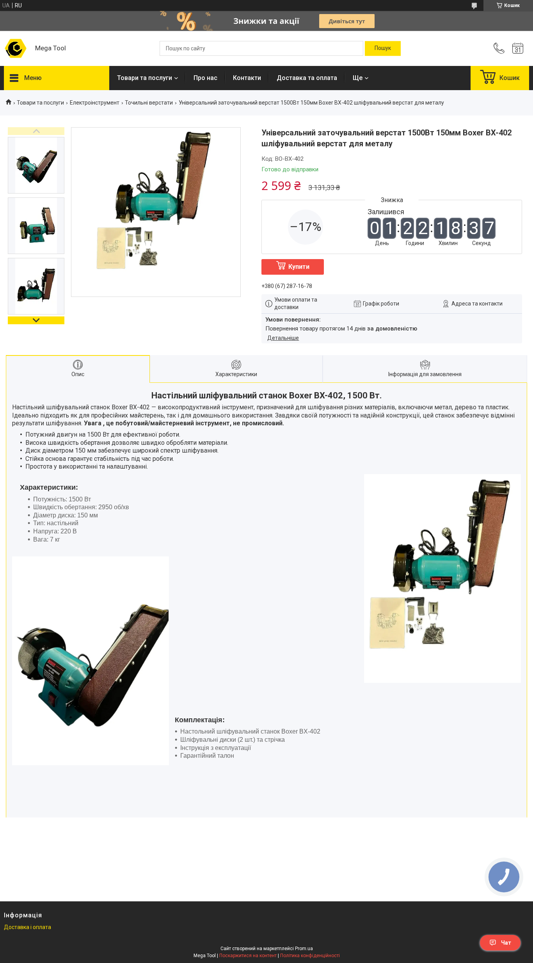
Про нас (205, 78)
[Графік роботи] (517, 48)
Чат (506, 943)
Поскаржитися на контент (248, 955)
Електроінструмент (94, 102)
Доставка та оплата (307, 78)
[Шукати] (383, 48)
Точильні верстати (149, 102)
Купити (298, 266)
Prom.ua (304, 948)
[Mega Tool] (15, 48)
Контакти (247, 78)
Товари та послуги (144, 78)
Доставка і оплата (27, 927)
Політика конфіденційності (310, 955)
